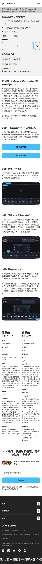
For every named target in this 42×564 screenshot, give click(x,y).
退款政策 (36, 535)
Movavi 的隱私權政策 (11, 489)
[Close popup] (38, 10)
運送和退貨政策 (25, 535)
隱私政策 (32, 11)
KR (30, 71)
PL (25, 71)
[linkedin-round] (19, 551)
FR (11, 71)
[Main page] (8, 4)
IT (13, 71)
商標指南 (5, 538)
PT (17, 71)
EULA (23, 531)
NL (20, 71)
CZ (23, 71)
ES (15, 71)
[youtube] (14, 551)
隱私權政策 (5, 531)
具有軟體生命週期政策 (9, 535)
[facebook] (3, 551)
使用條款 (15, 531)
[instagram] (8, 551)
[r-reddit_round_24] (24, 551)
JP (27, 71)
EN (6, 71)
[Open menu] (38, 3)
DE (8, 71)
